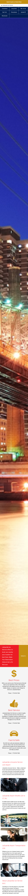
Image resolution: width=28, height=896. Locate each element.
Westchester (4, 15)
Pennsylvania (14, 12)
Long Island (14, 8)
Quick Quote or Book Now (14, 2)
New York (4, 12)
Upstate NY (23, 12)
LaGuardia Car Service (8, 5)
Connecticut (4, 8)
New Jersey (23, 8)
